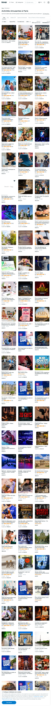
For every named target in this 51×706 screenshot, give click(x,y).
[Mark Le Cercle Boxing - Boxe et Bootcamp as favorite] (31, 432)
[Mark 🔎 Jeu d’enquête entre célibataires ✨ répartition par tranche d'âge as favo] (48, 480)
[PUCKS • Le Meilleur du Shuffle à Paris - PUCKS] (25, 263)
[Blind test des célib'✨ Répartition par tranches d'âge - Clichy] (25, 613)
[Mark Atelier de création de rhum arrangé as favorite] (14, 480)
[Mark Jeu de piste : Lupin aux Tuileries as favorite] (31, 556)
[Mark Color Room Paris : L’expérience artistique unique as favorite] (14, 103)
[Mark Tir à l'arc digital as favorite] (48, 257)
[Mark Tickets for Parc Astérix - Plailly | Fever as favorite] (48, 77)
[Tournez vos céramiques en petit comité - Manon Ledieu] (9, 160)
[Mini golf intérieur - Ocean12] (9, 212)
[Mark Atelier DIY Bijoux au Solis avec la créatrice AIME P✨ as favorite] (14, 556)
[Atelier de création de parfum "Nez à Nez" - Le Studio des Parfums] (25, 32)
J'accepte (9, 702)
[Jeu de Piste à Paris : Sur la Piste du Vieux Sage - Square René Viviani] (42, 537)
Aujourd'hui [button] (12, 21)
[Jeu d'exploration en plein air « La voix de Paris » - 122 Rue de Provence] (25, 388)
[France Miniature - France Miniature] (25, 212)
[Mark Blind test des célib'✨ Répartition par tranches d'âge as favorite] (31, 607)
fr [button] (41, 2)
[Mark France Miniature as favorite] (31, 206)
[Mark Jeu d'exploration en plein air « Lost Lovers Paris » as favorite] (14, 657)
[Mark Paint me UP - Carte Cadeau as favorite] (14, 26)
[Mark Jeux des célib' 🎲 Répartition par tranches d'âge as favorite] (31, 505)
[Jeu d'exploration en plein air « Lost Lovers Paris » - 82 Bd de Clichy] (9, 662)
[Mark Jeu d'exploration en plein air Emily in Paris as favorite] (31, 333)
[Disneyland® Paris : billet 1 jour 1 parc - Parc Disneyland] (9, 83)
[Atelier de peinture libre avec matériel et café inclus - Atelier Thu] (9, 588)
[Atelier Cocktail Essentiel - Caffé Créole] (42, 109)
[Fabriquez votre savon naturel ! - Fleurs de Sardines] (25, 109)
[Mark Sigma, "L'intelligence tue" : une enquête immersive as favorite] (31, 283)
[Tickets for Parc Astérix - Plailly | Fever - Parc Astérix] (42, 83)
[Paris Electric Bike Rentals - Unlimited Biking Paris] (9, 639)
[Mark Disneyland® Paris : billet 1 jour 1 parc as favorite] (14, 77)
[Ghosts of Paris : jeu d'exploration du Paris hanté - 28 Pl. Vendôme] (42, 562)
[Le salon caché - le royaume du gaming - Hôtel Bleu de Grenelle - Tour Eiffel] (42, 186)
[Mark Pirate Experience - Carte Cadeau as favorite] (48, 432)
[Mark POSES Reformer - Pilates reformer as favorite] (48, 408)
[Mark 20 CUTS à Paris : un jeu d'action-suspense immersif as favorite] (31, 408)
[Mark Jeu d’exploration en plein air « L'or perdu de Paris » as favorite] (48, 308)
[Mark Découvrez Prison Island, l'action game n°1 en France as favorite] (31, 657)
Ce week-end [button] (20, 21)
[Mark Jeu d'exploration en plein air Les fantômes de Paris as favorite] (48, 382)
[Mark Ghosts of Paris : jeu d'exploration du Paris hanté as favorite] (48, 556)
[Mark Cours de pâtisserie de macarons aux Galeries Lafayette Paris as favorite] (48, 232)
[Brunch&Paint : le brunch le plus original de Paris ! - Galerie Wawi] (9, 186)
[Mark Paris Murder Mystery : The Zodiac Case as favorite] (48, 505)
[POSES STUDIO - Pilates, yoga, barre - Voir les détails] (9, 413)
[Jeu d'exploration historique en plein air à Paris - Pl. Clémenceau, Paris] (25, 588)
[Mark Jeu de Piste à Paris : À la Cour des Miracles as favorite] (31, 633)
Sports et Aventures (22, 17)
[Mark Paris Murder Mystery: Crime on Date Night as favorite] (48, 582)
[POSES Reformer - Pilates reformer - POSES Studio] (42, 413)
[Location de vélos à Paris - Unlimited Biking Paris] (42, 639)
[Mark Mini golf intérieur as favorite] (14, 206)
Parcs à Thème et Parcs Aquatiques (36, 17)
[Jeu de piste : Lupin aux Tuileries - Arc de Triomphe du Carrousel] (25, 562)
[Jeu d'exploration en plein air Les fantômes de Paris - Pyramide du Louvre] (42, 388)
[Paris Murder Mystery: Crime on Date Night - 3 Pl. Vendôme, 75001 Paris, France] (42, 588)
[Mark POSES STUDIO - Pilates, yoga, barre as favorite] (14, 408)
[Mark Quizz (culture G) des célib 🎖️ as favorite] (31, 308)
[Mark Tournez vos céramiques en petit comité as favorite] (14, 154)
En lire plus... (46, 13)
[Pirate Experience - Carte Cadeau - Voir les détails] (42, 437)
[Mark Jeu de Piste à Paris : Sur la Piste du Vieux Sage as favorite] (48, 531)
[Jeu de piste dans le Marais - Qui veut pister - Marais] (42, 461)
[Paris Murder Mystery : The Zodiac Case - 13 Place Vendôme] (42, 511)
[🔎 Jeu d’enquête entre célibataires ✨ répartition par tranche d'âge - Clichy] (42, 486)
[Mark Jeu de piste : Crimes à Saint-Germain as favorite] (14, 382)
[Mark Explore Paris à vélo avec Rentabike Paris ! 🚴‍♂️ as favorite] (14, 357)
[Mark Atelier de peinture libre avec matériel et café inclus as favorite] (14, 582)
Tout (4, 17)
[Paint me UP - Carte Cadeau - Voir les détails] (9, 32)
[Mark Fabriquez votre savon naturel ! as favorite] (31, 103)
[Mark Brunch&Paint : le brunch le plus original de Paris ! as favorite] (14, 181)
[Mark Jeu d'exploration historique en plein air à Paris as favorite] (31, 582)
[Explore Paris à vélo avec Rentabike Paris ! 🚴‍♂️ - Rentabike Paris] (9, 363)
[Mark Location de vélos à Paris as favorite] (48, 633)
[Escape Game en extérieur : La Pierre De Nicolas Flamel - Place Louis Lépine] (25, 237)
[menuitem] (4, 17)
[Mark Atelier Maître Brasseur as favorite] (14, 531)
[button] (7, 8)
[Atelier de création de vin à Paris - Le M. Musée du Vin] (25, 186)
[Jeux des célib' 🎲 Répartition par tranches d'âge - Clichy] (25, 511)
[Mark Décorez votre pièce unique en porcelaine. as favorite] (48, 682)
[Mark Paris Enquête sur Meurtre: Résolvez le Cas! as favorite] (48, 283)
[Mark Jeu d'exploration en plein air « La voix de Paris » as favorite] (31, 382)
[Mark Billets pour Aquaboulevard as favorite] (31, 128)
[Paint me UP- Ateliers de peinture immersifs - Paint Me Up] (9, 134)
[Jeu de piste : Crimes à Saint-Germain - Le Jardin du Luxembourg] (9, 388)
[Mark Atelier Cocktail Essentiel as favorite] (48, 103)
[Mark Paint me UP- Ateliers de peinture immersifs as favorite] (14, 128)
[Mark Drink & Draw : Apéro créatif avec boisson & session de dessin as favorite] (48, 657)
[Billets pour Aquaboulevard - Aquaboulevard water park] (25, 134)
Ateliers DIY (13, 17)
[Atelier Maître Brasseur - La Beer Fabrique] (9, 537)
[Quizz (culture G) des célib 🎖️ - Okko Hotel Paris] (25, 314)
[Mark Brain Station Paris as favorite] (31, 357)
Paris (3, 8)
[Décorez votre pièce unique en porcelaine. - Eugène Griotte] (42, 688)
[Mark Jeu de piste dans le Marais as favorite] (48, 455)
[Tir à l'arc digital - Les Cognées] (42, 263)
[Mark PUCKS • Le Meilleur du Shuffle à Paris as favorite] (31, 257)
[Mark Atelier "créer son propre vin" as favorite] (31, 480)
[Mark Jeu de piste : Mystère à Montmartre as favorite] (14, 232)
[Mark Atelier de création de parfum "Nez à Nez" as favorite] (31, 26)
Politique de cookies (38, 696)
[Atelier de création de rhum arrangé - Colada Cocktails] (9, 486)
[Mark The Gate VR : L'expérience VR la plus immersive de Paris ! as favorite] (48, 26)
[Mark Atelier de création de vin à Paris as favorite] (31, 181)
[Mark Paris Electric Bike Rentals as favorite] (14, 633)
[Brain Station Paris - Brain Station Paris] (25, 363)
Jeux (8, 17)
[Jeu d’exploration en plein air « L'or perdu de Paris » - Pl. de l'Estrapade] (42, 314)
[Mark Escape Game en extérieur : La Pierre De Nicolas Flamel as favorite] (31, 232)
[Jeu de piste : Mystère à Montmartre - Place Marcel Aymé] (9, 237)
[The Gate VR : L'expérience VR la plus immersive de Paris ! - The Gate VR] (42, 32)
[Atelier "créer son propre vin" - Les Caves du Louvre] (25, 486)
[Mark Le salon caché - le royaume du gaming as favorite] (48, 181)
